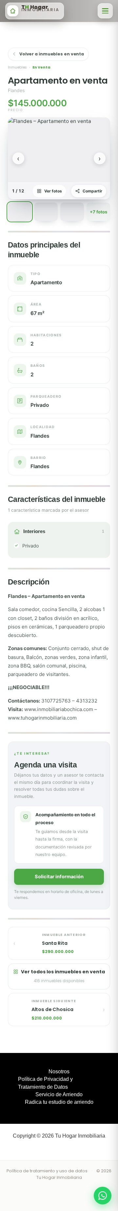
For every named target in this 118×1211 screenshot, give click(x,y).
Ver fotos (53, 191)
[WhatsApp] (102, 1195)
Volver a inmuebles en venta (51, 54)
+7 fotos (98, 211)
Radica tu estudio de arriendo (59, 1102)
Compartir (92, 191)
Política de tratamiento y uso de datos (47, 1171)
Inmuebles (17, 67)
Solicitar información (59, 877)
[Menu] (105, 10)
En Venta (41, 67)
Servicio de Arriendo (59, 1094)
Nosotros (59, 1071)
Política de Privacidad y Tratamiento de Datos (45, 1082)
